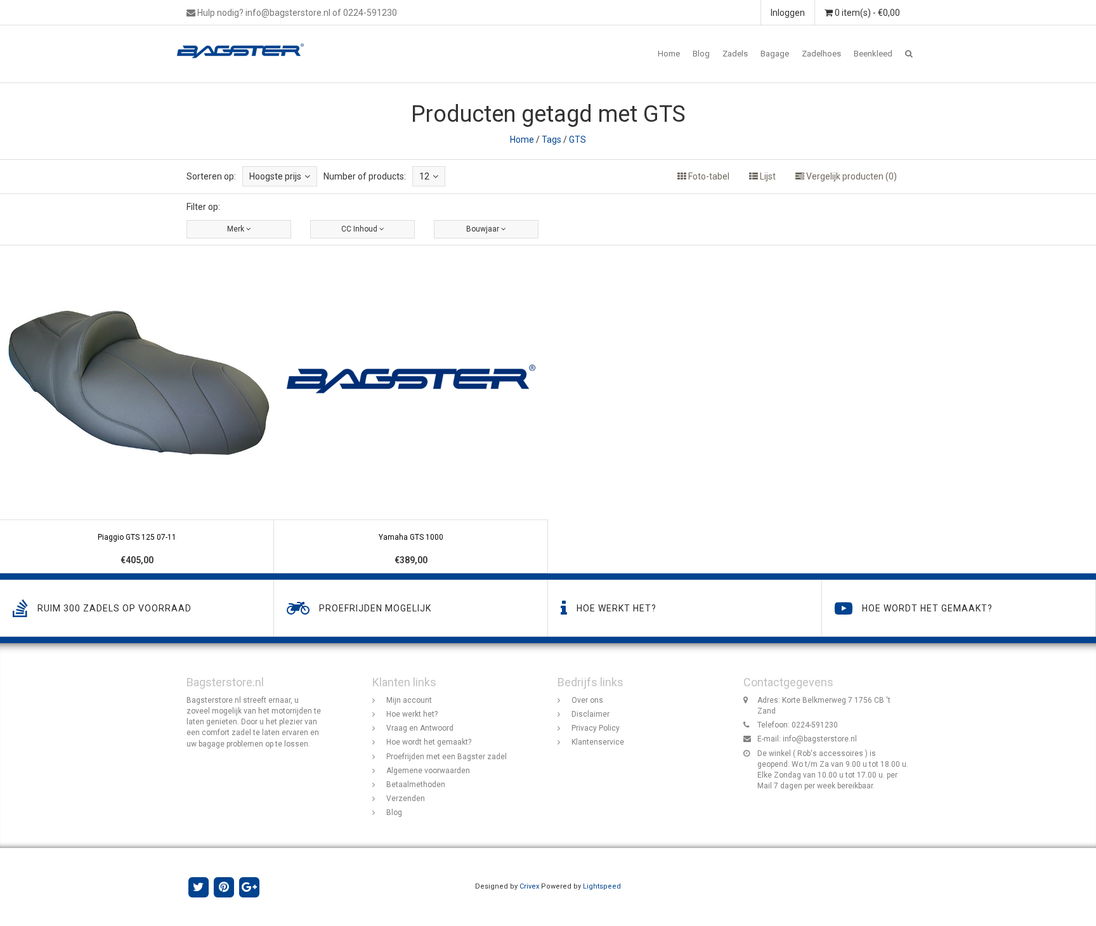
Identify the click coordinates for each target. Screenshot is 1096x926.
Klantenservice (597, 742)
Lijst (767, 176)
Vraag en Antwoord (419, 728)
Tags (551, 139)
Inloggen (788, 13)
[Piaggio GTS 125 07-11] (137, 409)
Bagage (774, 53)
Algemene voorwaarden (428, 770)
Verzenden (405, 798)
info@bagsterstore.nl (820, 738)
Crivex (529, 886)
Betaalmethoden (415, 784)
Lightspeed (602, 886)
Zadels (735, 53)
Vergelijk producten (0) (850, 176)
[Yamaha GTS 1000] (411, 409)
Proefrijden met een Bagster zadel (446, 756)
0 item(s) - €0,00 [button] (866, 13)
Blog (701, 53)
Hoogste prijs (275, 176)
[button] (909, 53)
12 (424, 176)
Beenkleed (873, 53)
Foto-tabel (707, 176)
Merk (236, 229)
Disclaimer (590, 714)
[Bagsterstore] (245, 41)
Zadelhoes (821, 53)
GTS (577, 139)
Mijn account (409, 700)
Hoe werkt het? (412, 714)
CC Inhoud (360, 229)
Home (669, 53)
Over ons (587, 700)
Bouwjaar (483, 229)
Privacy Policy (595, 728)
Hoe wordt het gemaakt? (428, 742)
